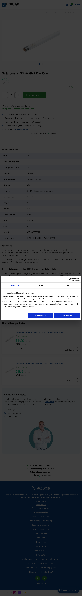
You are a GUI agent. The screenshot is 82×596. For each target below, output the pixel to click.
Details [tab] (41, 285)
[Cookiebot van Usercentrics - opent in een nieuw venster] (70, 279)
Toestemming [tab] (14, 285)
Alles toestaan (67, 315)
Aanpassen (39, 315)
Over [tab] (68, 285)
